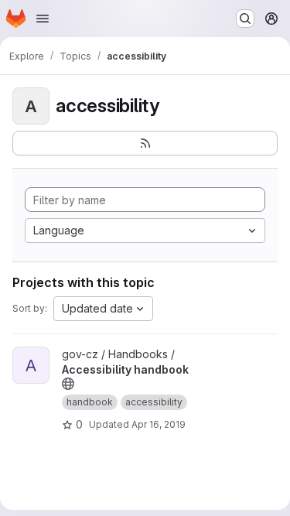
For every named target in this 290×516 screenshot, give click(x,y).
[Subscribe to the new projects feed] (145, 143)
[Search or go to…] (245, 18)
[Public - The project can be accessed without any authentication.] (68, 384)
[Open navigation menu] (42, 18)
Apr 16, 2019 (158, 424)
